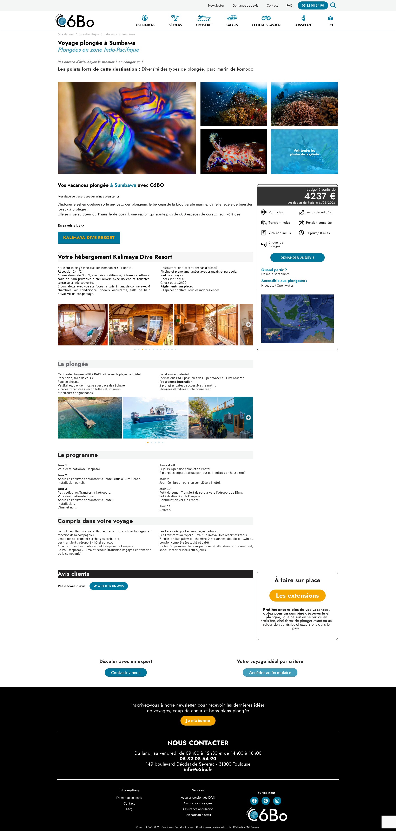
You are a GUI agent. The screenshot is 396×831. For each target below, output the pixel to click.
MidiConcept (253, 827)
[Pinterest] (266, 801)
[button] (332, 5)
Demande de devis (246, 5)
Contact (272, 5)
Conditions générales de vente (177, 827)
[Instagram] (277, 801)
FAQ (289, 5)
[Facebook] (254, 801)
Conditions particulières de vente (214, 827)
